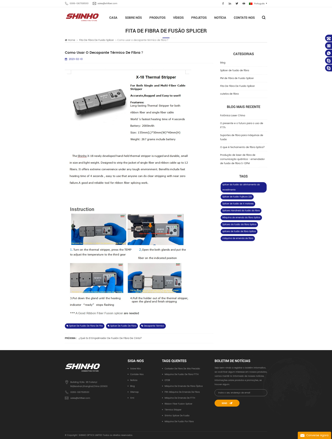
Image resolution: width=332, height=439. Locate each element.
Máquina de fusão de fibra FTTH (182, 374)
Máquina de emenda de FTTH (180, 398)
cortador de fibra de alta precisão (182, 368)
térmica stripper (173, 409)
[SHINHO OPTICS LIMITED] (82, 17)
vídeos (178, 17)
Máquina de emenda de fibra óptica (184, 386)
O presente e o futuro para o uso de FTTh (241, 125)
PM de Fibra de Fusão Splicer (237, 78)
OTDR (167, 380)
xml (132, 398)
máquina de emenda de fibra (237, 238)
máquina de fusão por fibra (179, 421)
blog (222, 63)
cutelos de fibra (229, 94)
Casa (113, 17)
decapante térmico (154, 326)
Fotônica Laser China (232, 116)
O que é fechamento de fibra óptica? (242, 147)
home (71, 40)
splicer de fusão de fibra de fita (86, 326)
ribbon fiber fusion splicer (178, 404)
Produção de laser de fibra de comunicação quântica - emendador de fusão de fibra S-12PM (242, 159)
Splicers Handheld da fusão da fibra (241, 210)
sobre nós (133, 17)
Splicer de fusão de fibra (234, 70)
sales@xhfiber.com (107, 3)
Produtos (157, 17)
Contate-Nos (244, 17)
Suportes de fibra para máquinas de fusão (241, 137)
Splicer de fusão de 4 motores (237, 203)
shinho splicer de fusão (177, 415)
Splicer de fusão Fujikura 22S (237, 196)
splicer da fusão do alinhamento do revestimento (241, 187)
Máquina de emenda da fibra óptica (241, 217)
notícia (220, 17)
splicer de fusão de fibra (123, 326)
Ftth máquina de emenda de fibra (182, 392)
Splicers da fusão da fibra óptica (239, 224)
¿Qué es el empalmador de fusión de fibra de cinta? (110, 338)
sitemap (134, 392)
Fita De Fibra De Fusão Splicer (237, 86)
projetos (199, 17)
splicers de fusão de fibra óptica (239, 231)
